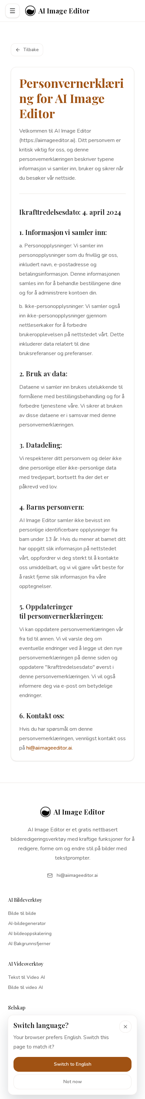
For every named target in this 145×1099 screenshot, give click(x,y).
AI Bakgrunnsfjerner (29, 943)
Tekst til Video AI (26, 977)
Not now (72, 1081)
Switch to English (72, 1064)
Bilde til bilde (22, 913)
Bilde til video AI (25, 987)
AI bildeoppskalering (30, 933)
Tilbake (31, 49)
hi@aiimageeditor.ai (49, 748)
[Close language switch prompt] (125, 1027)
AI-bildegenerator (27, 923)
